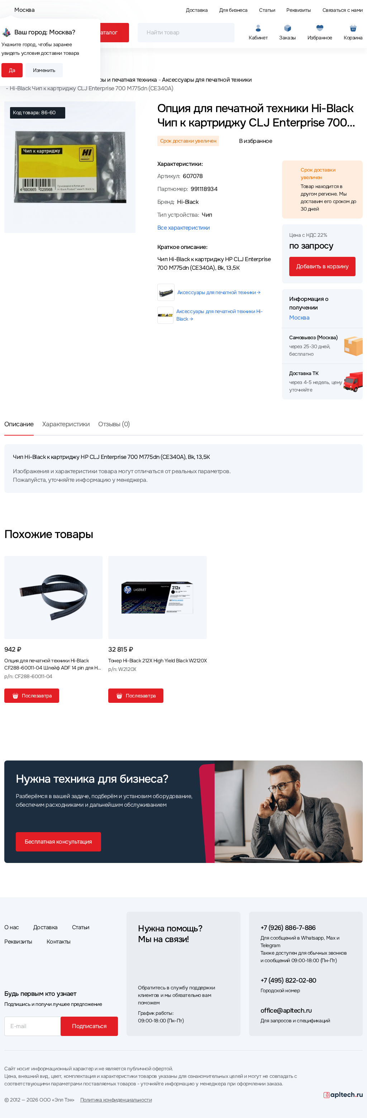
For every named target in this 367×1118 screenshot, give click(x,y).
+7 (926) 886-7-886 (288, 928)
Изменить (44, 70)
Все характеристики (183, 227)
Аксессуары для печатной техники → (219, 292)
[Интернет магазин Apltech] (343, 1095)
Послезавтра (37, 695)
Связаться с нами (343, 10)
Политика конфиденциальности (116, 1100)
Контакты (59, 941)
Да (12, 70)
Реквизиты (298, 10)
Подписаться (89, 1026)
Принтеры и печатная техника (118, 79)
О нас (11, 927)
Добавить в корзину (322, 266)
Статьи (267, 10)
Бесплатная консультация (58, 841)
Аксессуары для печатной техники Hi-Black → (219, 315)
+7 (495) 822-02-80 (288, 980)
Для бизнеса (233, 10)
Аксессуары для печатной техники (207, 79)
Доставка (197, 10)
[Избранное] (94, 564)
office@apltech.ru (286, 1010)
